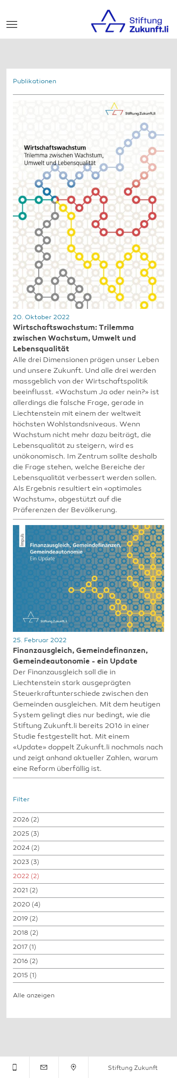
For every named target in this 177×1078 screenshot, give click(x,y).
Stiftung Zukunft (133, 1068)
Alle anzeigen (34, 996)
